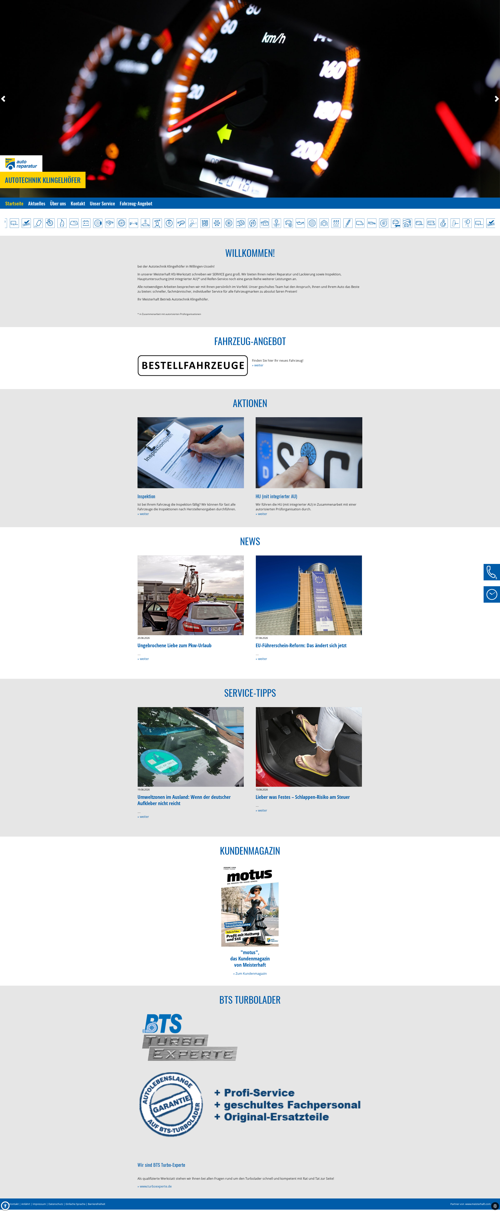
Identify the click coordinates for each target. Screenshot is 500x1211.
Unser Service (102, 203)
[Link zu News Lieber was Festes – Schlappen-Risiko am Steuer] (309, 747)
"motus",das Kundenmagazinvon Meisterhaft (250, 958)
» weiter (257, 365)
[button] (10, 99)
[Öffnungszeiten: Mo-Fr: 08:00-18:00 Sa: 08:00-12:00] (492, 594)
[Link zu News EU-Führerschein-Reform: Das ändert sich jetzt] (309, 595)
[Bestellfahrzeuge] (193, 365)
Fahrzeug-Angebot (136, 203)
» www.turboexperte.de (155, 1186)
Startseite (14, 203)
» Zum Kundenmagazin (250, 973)
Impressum (39, 1204)
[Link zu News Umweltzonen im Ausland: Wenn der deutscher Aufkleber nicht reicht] (191, 747)
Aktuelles (36, 203)
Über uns (58, 203)
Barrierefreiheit (96, 1204)
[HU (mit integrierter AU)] (309, 452)
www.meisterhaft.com (478, 1204)
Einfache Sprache (75, 1204)
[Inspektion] (191, 452)
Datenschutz (55, 1204)
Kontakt (78, 203)
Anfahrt (25, 1204)
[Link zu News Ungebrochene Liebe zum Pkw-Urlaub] (191, 595)
